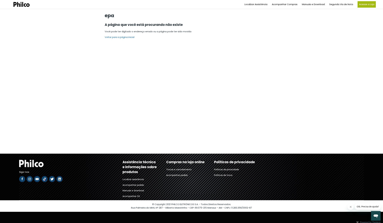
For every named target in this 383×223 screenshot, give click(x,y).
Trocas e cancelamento (179, 169)
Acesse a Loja (366, 4)
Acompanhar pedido (133, 185)
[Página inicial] (18, 4)
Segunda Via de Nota (341, 4)
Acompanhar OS (131, 196)
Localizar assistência (133, 179)
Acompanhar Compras (284, 4)
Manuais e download (133, 190)
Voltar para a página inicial (119, 37)
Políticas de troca (223, 175)
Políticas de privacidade (226, 169)
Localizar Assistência (255, 4)
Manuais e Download (313, 4)
